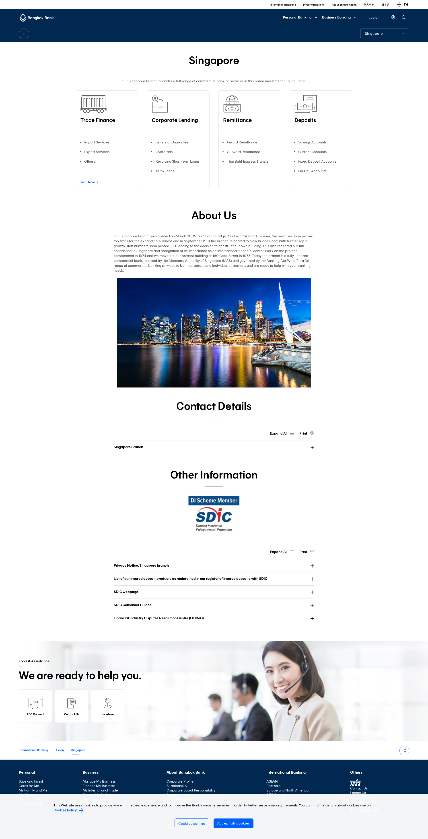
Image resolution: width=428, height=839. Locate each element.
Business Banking (336, 17)
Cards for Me (29, 786)
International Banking (283, 4)
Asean (60, 750)
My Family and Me (33, 790)
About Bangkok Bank (344, 4)
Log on (374, 18)
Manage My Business (99, 781)
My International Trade (100, 790)
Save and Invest (31, 781)
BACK (24, 34)
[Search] (404, 17)
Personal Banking (297, 17)
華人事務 (369, 4)
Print (303, 433)
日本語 (385, 4)
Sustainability (177, 786)
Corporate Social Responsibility (191, 790)
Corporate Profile (180, 781)
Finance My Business (99, 786)
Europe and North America (287, 790)
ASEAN (272, 781)
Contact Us (358, 788)
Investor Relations (314, 4)
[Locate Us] (393, 17)
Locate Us (358, 793)
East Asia (273, 786)
